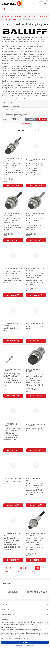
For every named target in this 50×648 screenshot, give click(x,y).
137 (43, 568)
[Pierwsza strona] (6, 568)
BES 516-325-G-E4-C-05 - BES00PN (35, 214)
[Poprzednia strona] (10, 568)
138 (6, 572)
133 (20, 568)
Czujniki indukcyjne (9, 19)
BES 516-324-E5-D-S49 (34, 323)
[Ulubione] (39, 3)
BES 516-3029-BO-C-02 (12, 479)
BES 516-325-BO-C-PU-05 (13, 269)
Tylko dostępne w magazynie (16, 115)
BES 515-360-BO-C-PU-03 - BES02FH (13, 160)
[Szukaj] (45, 9)
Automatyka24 (8, 17)
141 (23, 572)
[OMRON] (13, 592)
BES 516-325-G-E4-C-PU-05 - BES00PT (12, 214)
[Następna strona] (28, 572)
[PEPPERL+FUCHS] (37, 592)
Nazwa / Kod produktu (11, 106)
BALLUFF (27, 17)
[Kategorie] (4, 9)
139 (12, 572)
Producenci (19, 17)
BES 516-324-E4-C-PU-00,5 (34, 479)
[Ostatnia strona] (32, 572)
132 (15, 568)
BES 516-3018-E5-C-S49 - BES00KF (12, 370)
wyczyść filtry (31, 119)
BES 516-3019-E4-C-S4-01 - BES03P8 (36, 425)
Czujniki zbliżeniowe (40, 17)
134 (26, 568)
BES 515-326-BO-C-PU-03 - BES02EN (36, 160)
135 (32, 568)
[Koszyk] (45, 3)
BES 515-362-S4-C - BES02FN (33, 370)
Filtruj (43, 119)
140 (17, 572)
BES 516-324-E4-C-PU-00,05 (11, 534)
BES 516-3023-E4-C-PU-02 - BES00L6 (36, 534)
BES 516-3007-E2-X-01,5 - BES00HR (35, 269)
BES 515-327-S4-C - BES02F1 (10, 425)
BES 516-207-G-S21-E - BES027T (12, 324)
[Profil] (34, 3)
